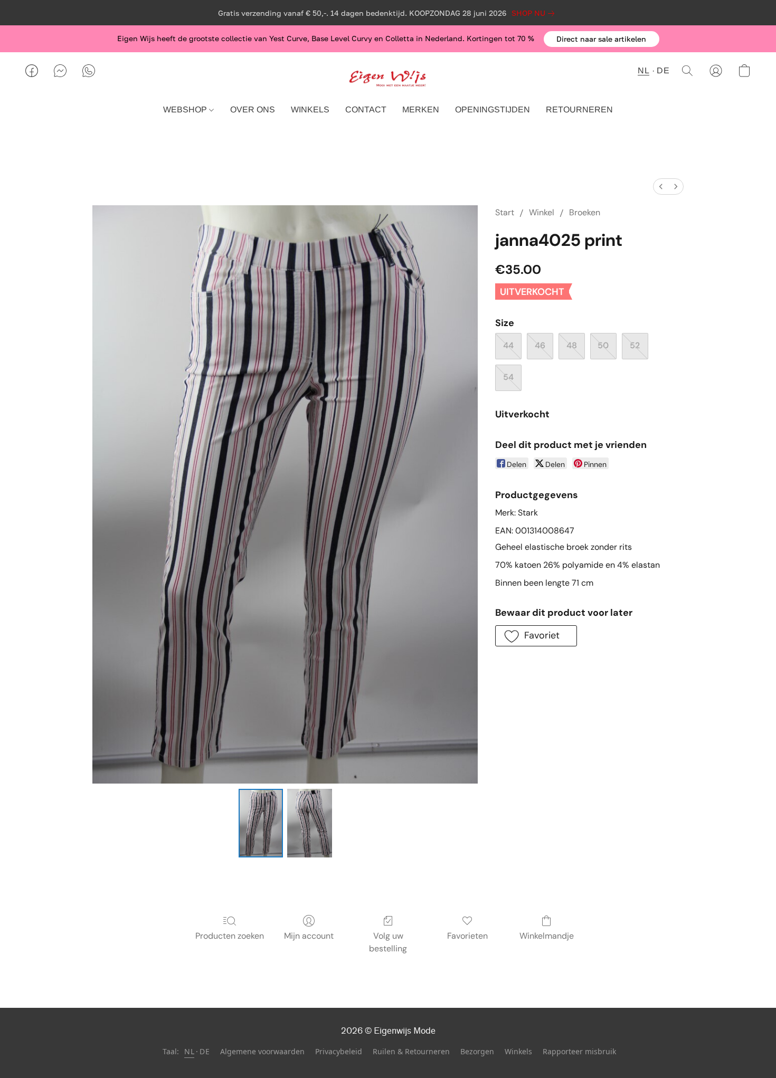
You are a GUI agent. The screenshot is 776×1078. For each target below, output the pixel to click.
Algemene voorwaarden (262, 1051)
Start (504, 212)
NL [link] (189, 1051)
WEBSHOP (186, 109)
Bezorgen (477, 1051)
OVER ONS (252, 109)
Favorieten (467, 935)
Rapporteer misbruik (579, 1051)
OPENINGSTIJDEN (492, 109)
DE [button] (663, 70)
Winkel (541, 212)
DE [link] (205, 1051)
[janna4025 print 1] (309, 823)
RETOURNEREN (579, 109)
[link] (535, 13)
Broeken (584, 212)
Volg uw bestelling (388, 942)
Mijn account (309, 935)
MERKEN (420, 109)
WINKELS (310, 109)
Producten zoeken (229, 935)
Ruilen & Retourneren (411, 1051)
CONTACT (365, 109)
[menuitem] (661, 186)
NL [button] (643, 70)
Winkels (518, 1051)
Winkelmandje (546, 935)
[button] (601, 39)
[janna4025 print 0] (261, 823)
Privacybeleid (338, 1051)
